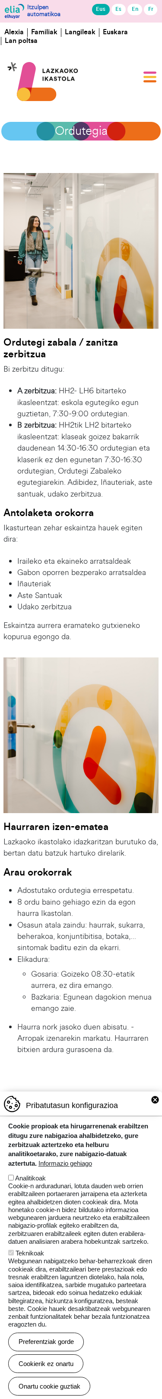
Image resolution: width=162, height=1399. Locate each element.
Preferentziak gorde (46, 1341)
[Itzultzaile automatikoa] (14, 11)
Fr (150, 9)
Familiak (44, 32)
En (135, 9)
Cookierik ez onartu (46, 1363)
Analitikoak (30, 1178)
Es (118, 9)
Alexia (14, 32)
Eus (100, 9)
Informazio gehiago (65, 1163)
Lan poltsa (21, 40)
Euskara (115, 32)
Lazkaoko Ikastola (43, 50)
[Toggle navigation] (149, 76)
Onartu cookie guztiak (49, 1386)
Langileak (80, 32)
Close (155, 1100)
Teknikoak (30, 1253)
